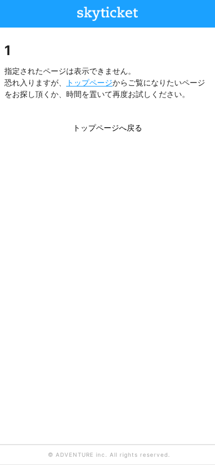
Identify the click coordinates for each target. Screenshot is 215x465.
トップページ (89, 82)
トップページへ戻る (107, 127)
